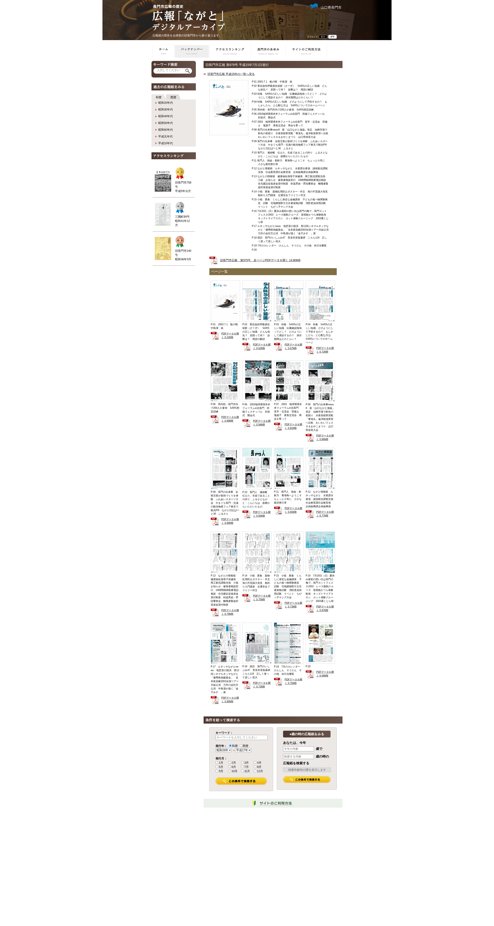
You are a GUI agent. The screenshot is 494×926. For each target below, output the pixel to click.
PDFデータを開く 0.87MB (325, 608)
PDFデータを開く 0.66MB (262, 514)
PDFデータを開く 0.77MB (325, 514)
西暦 (173, 97)
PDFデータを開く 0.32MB (230, 335)
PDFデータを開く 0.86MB (325, 437)
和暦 (159, 97)
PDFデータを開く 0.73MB (293, 605)
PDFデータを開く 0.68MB (325, 674)
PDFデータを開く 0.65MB (293, 510)
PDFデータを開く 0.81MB (293, 426)
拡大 (323, 36)
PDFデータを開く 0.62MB (262, 346)
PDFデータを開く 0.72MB (325, 350)
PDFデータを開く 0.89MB (230, 419)
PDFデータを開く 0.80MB (230, 521)
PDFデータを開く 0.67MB (293, 346)
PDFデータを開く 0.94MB (262, 423)
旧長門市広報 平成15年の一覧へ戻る (231, 74)
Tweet (267, 36)
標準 (332, 36)
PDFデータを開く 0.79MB (230, 612)
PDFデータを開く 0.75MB (262, 598)
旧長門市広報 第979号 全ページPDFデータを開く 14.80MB (260, 260)
